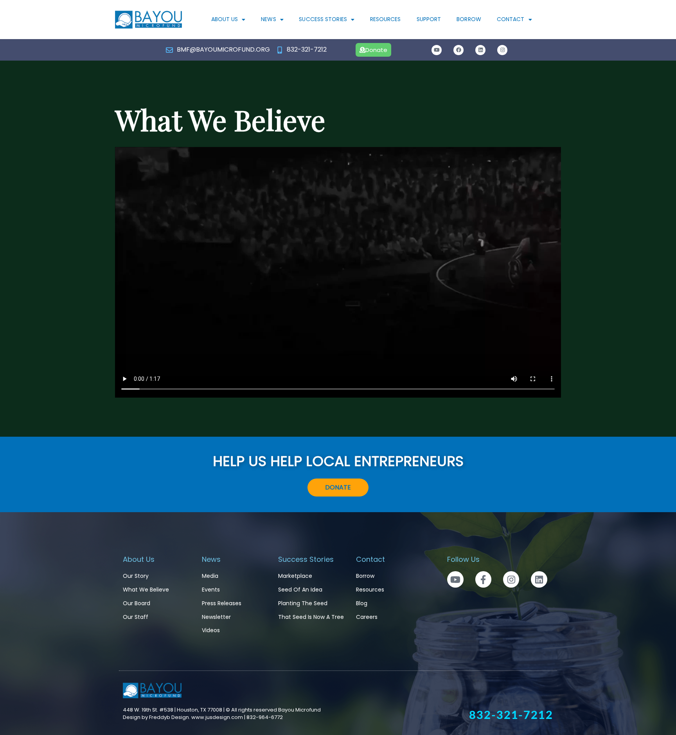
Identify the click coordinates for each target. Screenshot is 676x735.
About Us (224, 19)
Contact (511, 19)
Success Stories (323, 19)
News (268, 19)
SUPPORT (429, 19)
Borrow (469, 19)
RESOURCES (385, 19)
